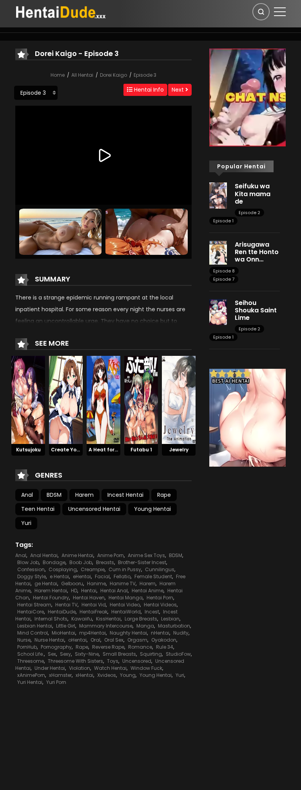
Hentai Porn (160, 597)
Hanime (96, 583)
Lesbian (170, 618)
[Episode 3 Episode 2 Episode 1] (36, 93)
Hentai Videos (160, 604)
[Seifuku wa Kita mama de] (218, 195)
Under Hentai (49, 668)
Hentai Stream (34, 604)
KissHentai (108, 618)
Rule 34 (164, 647)
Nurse (24, 640)
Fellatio (122, 576)
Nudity (181, 632)
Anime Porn (110, 555)
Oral (95, 640)
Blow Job (28, 562)
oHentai (77, 640)
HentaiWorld (126, 611)
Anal (27, 495)
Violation (79, 668)
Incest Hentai (125, 495)
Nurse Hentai (49, 640)
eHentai (82, 576)
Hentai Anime (147, 590)
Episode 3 (145, 75)
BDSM (54, 495)
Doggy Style (31, 576)
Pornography (56, 647)
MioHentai (63, 632)
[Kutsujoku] (28, 399)
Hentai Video (125, 604)
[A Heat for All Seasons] (103, 399)
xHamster (60, 675)
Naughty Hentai (128, 632)
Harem (84, 495)
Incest (152, 611)
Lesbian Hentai (34, 625)
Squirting (151, 654)
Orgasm (137, 640)
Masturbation (174, 625)
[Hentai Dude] (60, 11)
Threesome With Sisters (75, 661)
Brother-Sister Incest (142, 562)
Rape (164, 495)
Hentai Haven (89, 597)
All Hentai (82, 75)
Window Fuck (146, 668)
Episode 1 (223, 221)
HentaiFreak (93, 611)
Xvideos (106, 675)
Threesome (30, 661)
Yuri (26, 523)
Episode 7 (223, 279)
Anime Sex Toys (146, 555)
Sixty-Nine (87, 654)
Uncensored (136, 661)
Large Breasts (141, 618)
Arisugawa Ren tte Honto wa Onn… (257, 252)
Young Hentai (152, 509)
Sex (52, 654)
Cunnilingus (159, 569)
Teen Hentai (37, 509)
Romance (140, 647)
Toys (112, 661)
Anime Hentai (77, 555)
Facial (102, 576)
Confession (31, 569)
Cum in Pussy (125, 569)
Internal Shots (50, 618)
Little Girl (65, 625)
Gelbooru (72, 583)
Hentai (88, 590)
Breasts (105, 562)
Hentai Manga (126, 597)
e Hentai (59, 576)
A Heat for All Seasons (117, 449)
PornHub (27, 647)
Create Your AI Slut (75, 449)
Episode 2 (249, 212)
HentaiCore (30, 611)
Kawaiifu (81, 618)
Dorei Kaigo (113, 75)
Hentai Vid (94, 604)
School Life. (30, 654)
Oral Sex (113, 640)
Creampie (93, 569)
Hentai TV (66, 604)
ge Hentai (45, 583)
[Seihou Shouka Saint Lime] (218, 311)
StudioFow (178, 654)
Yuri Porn (56, 682)
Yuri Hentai (29, 682)
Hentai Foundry (51, 597)
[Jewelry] (179, 399)
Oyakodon (163, 640)
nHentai (160, 632)
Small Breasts (119, 654)
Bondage (54, 562)
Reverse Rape (108, 647)
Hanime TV (123, 583)
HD (74, 590)
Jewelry (179, 449)
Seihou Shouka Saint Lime (256, 310)
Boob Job (80, 562)
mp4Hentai (92, 632)
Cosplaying (63, 569)
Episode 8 (224, 271)
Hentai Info (148, 90)
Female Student (153, 576)
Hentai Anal (114, 590)
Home (58, 75)
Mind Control (32, 632)
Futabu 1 (141, 449)
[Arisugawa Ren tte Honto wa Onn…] (218, 252)
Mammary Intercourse (105, 625)
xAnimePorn (31, 675)
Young (128, 675)
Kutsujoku (28, 449)
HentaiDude (62, 611)
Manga (145, 625)
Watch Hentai (110, 668)
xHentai (84, 675)
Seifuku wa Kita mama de (252, 194)
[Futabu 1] (141, 399)
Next (178, 90)
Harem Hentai (50, 590)
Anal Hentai (44, 555)
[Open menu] (280, 11)
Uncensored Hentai (94, 509)
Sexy (65, 654)
